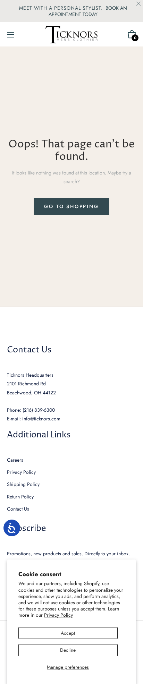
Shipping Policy (23, 484)
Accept (68, 633)
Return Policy (20, 496)
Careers (15, 459)
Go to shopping (71, 206)
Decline (68, 650)
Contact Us (18, 508)
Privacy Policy (58, 615)
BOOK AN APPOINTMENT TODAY (88, 11)
